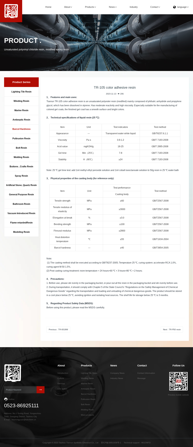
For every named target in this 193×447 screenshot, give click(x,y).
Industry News (116, 378)
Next (172, 329)
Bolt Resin (21, 148)
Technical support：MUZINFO (137, 442)
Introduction (63, 373)
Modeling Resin (21, 232)
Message (141, 378)
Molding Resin (21, 157)
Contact (154, 7)
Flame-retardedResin (21, 223)
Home (48, 7)
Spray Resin (21, 176)
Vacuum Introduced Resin (21, 213)
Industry (134, 7)
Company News (117, 373)
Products (89, 7)
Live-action (62, 389)
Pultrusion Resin (21, 138)
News (112, 7)
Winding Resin (21, 101)
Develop (61, 383)
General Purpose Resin (21, 194)
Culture (61, 378)
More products (87, 415)
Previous (58, 329)
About (67, 7)
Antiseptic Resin (21, 120)
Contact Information (146, 373)
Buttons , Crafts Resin (21, 166)
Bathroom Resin (21, 204)
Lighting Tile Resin (21, 92)
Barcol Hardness (21, 129)
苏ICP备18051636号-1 (111, 442)
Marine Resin (21, 110)
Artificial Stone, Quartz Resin (21, 185)
